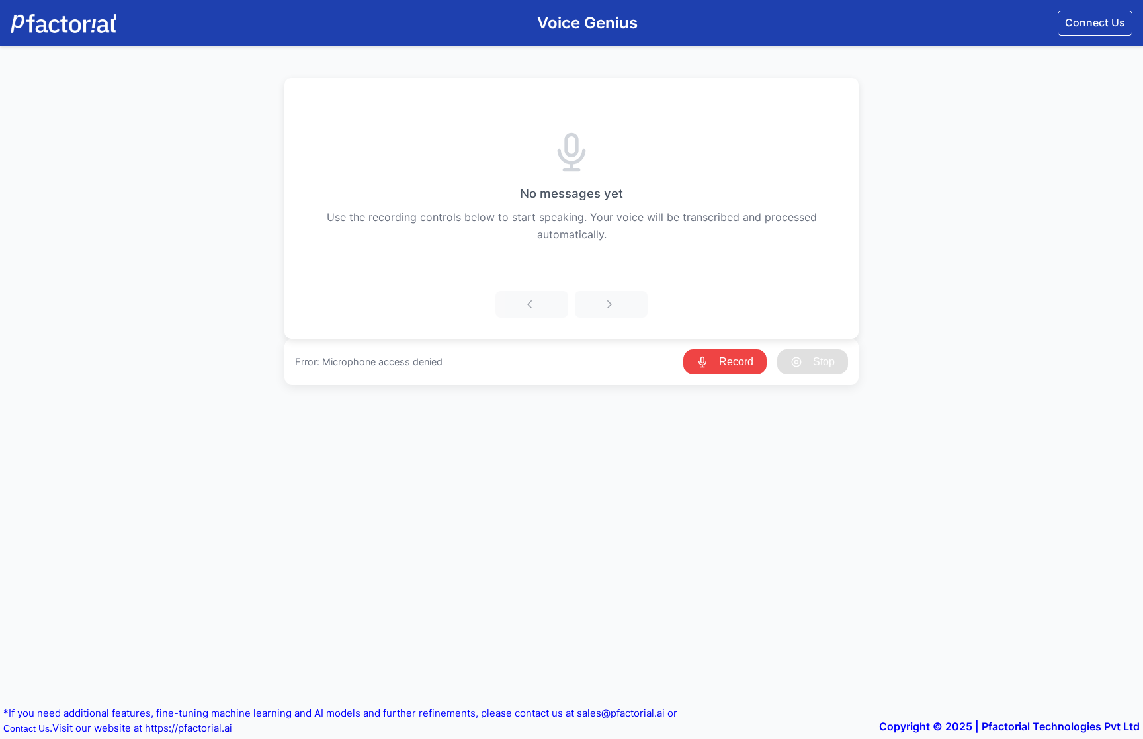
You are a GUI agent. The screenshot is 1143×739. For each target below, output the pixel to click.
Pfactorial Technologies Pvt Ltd (1061, 726)
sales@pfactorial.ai (621, 713)
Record (736, 361)
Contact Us (26, 728)
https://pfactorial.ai (188, 728)
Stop (824, 361)
